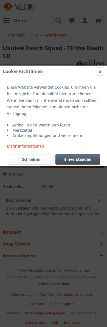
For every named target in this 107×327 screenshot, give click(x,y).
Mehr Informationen (25, 146)
